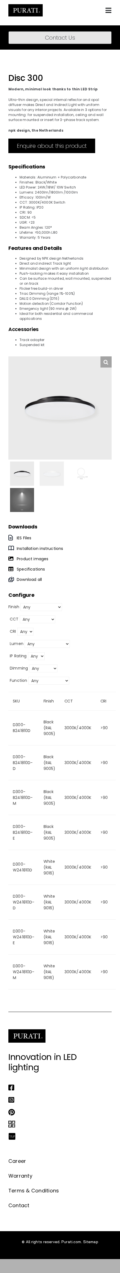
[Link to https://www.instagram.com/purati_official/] (58, 1099)
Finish (13, 607)
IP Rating (18, 656)
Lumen (16, 643)
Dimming (19, 668)
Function (18, 680)
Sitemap (90, 1242)
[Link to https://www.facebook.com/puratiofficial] (58, 1087)
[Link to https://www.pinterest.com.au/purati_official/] (58, 1112)
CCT (14, 619)
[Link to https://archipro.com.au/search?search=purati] (58, 1124)
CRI (13, 631)
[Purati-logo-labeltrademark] (25, 5)
